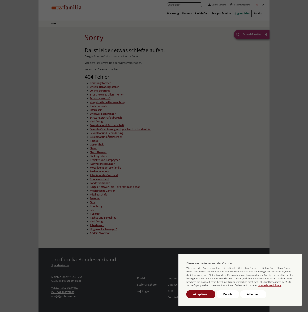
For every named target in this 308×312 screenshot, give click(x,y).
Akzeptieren (201, 294)
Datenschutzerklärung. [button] (270, 285)
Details (227, 294)
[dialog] (240, 280)
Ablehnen (253, 294)
